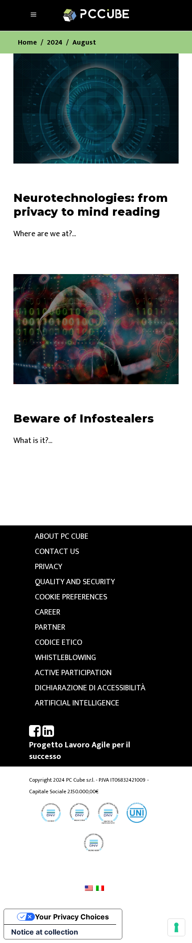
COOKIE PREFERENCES (71, 597)
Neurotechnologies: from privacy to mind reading (90, 204)
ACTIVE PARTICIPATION (73, 673)
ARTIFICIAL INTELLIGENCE (77, 703)
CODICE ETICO (58, 642)
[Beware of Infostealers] (96, 329)
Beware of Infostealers (83, 418)
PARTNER (50, 627)
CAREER (47, 612)
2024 (55, 43)
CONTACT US (57, 551)
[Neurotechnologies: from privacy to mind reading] (96, 108)
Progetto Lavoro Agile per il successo (79, 750)
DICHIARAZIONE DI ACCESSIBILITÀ (90, 688)
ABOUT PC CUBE (61, 536)
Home (27, 43)
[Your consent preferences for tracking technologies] (176, 927)
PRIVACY (48, 567)
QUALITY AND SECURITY (75, 582)
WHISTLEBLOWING (65, 657)
